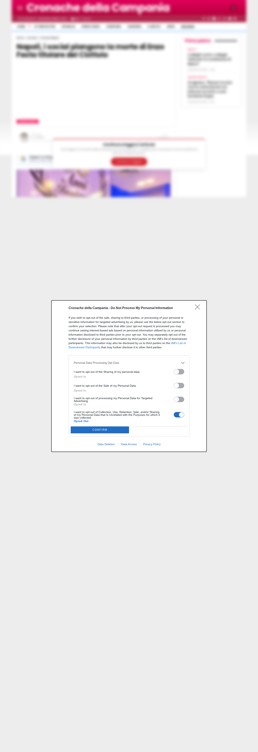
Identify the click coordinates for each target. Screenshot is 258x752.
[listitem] (129, 363)
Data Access (129, 444)
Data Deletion (106, 444)
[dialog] (129, 376)
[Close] (199, 308)
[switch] (179, 371)
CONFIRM (100, 429)
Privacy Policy (152, 444)
